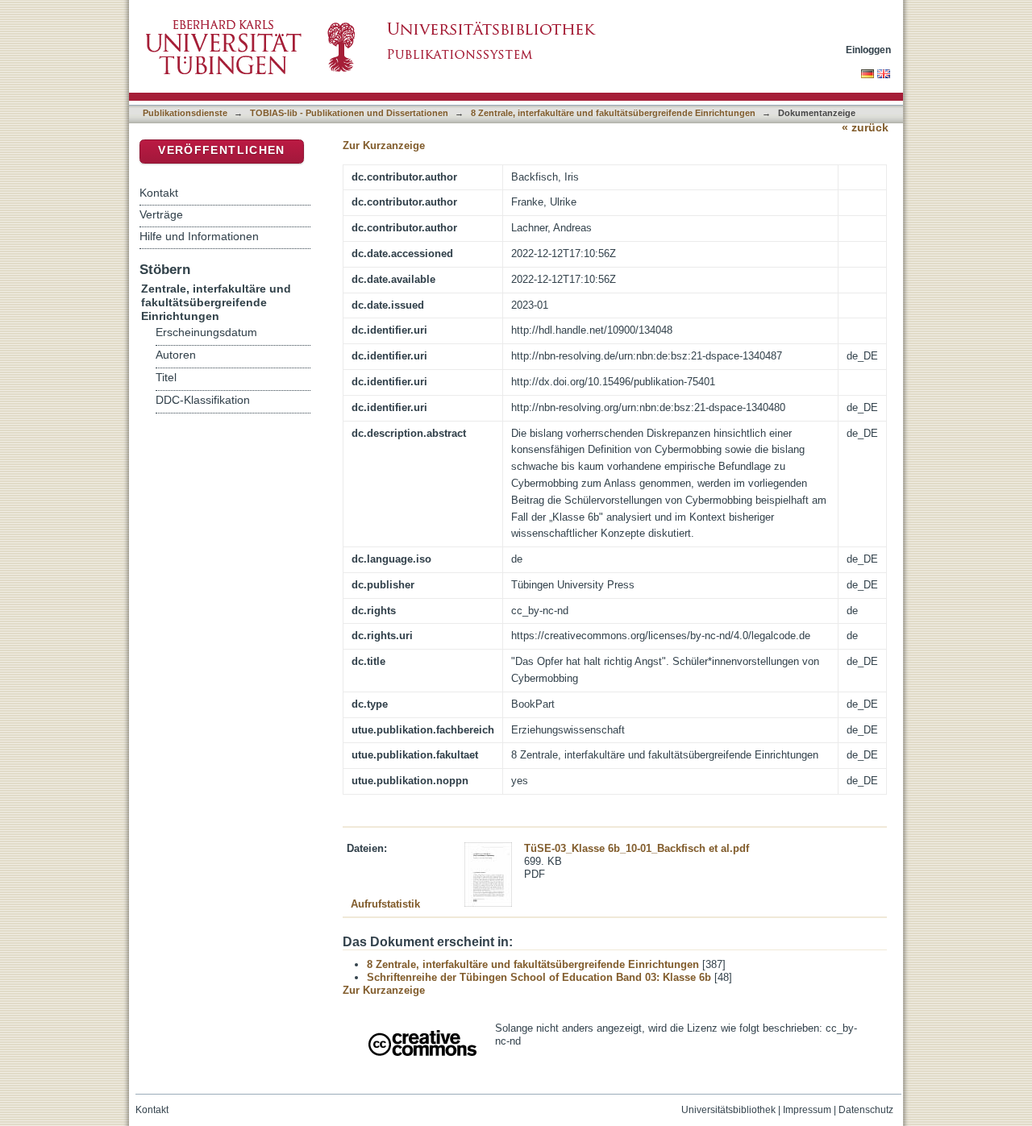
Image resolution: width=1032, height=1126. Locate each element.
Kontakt (158, 192)
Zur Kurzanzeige (384, 145)
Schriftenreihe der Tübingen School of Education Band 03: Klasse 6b (539, 977)
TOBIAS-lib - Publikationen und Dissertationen (349, 113)
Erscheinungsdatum (206, 332)
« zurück (865, 128)
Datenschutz (865, 1110)
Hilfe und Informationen (199, 236)
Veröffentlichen (221, 150)
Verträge (161, 214)
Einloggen (868, 49)
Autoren (176, 355)
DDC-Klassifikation (203, 400)
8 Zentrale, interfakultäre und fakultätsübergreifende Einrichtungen (613, 113)
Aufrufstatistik (385, 904)
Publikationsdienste (185, 113)
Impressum (807, 1110)
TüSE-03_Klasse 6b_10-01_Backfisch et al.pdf (636, 848)
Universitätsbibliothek (728, 1110)
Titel (166, 378)
